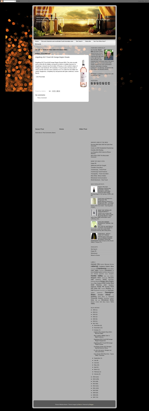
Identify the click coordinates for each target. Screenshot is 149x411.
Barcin (80, 404)
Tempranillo (94, 298)
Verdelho (100, 298)
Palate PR (93, 163)
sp (113, 294)
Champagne (93, 268)
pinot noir (97, 288)
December (97, 325)
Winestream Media (107, 300)
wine (99, 300)
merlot (104, 279)
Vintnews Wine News (44, 11)
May (95, 365)
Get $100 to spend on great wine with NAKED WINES (51, 49)
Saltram (93, 292)
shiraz (107, 295)
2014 (94, 381)
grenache (101, 273)
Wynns (108, 302)
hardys (106, 273)
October (96, 330)
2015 (94, 379)
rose (113, 288)
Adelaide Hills (95, 264)
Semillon (100, 294)
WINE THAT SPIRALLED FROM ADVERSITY (104, 211)
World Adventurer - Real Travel (99, 180)
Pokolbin (103, 288)
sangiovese (99, 292)
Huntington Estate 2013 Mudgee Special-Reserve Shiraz (102, 347)
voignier (112, 298)
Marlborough (104, 277)
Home (37, 41)
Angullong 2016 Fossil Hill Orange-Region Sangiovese (103, 340)
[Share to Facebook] (57, 91)
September (97, 358)
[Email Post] (49, 91)
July (95, 360)
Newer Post (39, 129)
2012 (94, 386)
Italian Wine (106, 276)
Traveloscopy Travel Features (99, 171)
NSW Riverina (96, 285)
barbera (102, 264)
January (96, 374)
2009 (94, 392)
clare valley (94, 270)
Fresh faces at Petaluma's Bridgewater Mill (105, 199)
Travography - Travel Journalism (100, 173)
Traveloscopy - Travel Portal (98, 169)
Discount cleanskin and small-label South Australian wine (57, 41)
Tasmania (111, 296)
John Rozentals (40, 76)
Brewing (112, 264)
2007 (94, 397)
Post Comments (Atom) (49, 132)
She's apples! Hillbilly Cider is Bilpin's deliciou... (102, 336)
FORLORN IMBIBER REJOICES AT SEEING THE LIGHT (105, 223)
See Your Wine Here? (99, 41)
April (95, 367)
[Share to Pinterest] (59, 91)
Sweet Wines (101, 296)
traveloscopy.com (95, 75)
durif (103, 272)
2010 (94, 390)
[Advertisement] (61, 115)
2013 (94, 383)
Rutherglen (111, 290)
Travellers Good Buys (97, 167)
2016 (94, 377)
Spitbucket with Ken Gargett (98, 165)
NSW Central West (108, 283)
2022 (94, 316)
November (97, 327)
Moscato (98, 281)
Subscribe (88, 41)
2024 (94, 312)
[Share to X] (56, 91)
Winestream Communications (99, 178)
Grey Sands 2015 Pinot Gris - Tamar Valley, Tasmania (104, 354)
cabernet (94, 266)
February (97, 371)
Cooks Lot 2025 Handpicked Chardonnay (102, 148)
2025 (94, 310)
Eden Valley (107, 272)
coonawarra (108, 270)
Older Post (83, 129)
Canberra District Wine (106, 266)
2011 (94, 388)
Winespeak (38, 44)
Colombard (101, 270)
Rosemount (97, 290)
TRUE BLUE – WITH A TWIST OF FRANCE (104, 234)
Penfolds (107, 286)
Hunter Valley (97, 276)
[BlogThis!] (54, 91)
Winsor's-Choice (95, 255)
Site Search (79, 41)
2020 (94, 319)
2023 (94, 314)
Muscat (92, 283)
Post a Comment (42, 97)
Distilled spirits (98, 272)
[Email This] (53, 91)
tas (106, 296)
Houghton (111, 273)
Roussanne (102, 290)
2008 (94, 395)
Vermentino (106, 298)
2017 (94, 323)
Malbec (112, 276)
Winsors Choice (95, 302)
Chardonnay (101, 268)
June (95, 362)
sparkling (93, 296)
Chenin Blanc (110, 268)
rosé (92, 290)
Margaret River (96, 277)
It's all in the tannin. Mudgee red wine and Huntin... (102, 351)
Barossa (107, 264)
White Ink (94, 300)
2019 (94, 321)
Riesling (108, 288)
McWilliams (98, 279)
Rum (106, 290)
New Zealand (98, 283)
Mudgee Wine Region (107, 281)
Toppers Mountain (103, 186)
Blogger (91, 404)
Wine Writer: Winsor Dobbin (98, 175)
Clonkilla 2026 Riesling (97, 150)
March (96, 369)
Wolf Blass (102, 302)
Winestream (94, 253)
